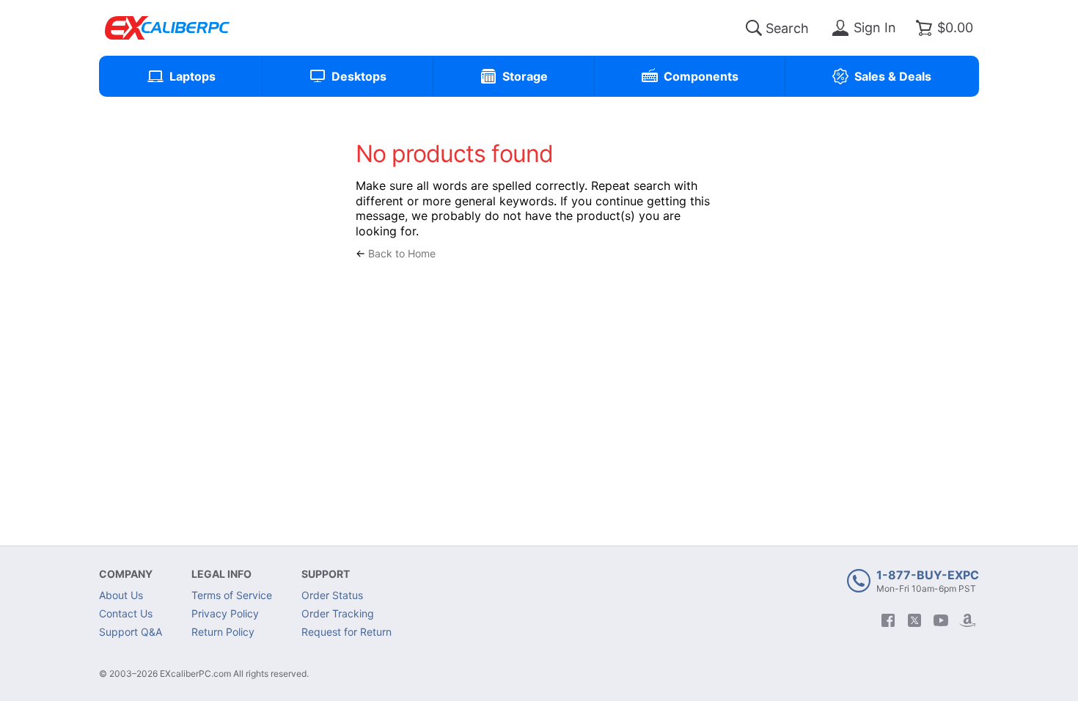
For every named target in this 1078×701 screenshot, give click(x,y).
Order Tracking (337, 613)
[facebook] (888, 620)
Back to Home (402, 253)
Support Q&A (130, 631)
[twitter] (914, 620)
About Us (121, 595)
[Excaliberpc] (167, 28)
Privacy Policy (225, 613)
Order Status (332, 595)
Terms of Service (231, 595)
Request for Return (346, 631)
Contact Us (126, 613)
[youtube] (941, 620)
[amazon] (967, 620)
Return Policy (222, 631)
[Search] (754, 28)
